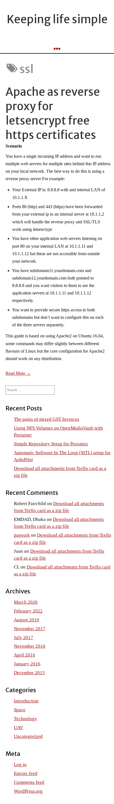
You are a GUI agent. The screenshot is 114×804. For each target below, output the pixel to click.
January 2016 (27, 663)
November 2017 (29, 628)
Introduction (26, 701)
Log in (20, 764)
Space (19, 709)
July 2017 (23, 637)
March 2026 (26, 602)
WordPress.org (28, 791)
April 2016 (24, 655)
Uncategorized (28, 736)
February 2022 (28, 611)
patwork (22, 535)
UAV (18, 727)
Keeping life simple (57, 19)
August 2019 (26, 619)
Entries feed (25, 773)
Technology (25, 718)
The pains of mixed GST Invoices (46, 419)
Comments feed (29, 782)
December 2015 (29, 672)
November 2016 (29, 646)
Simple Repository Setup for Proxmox (51, 443)
